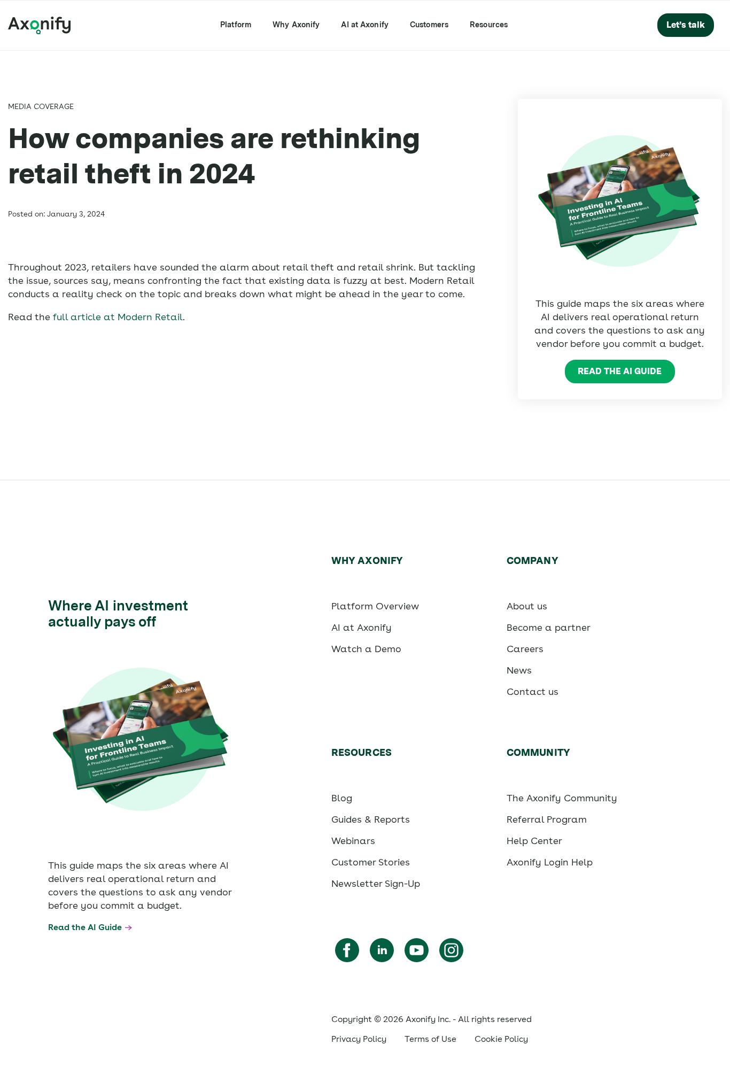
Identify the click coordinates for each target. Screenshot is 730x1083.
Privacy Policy (358, 1039)
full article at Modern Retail (118, 316)
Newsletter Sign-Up (375, 883)
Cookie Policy (501, 1039)
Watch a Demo (366, 648)
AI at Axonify (365, 24)
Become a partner (549, 627)
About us (527, 606)
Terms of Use (430, 1039)
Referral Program (547, 819)
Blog (341, 797)
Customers (429, 24)
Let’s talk (685, 25)
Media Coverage (41, 106)
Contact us (532, 691)
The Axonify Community (562, 797)
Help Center (534, 840)
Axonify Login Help (550, 862)
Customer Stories (370, 862)
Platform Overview (375, 606)
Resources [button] (489, 24)
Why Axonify (296, 24)
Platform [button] (235, 24)
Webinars (353, 840)
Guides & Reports (370, 819)
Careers (525, 648)
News (519, 670)
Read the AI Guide (620, 371)
